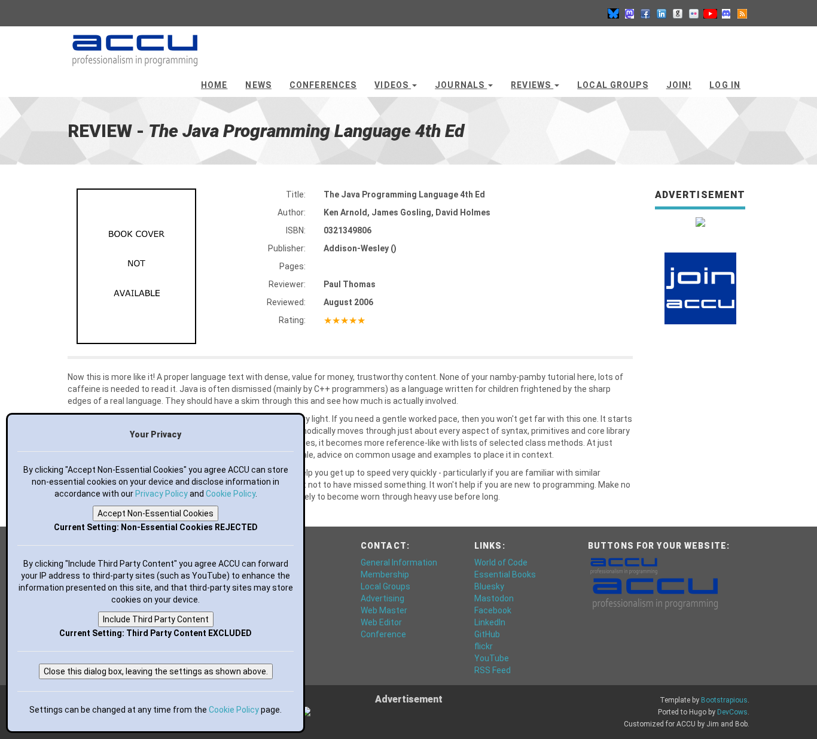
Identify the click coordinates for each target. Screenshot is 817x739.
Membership (385, 574)
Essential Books (505, 574)
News (258, 85)
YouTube (491, 658)
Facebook (492, 610)
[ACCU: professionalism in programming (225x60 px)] (655, 593)
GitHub (487, 634)
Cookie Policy (230, 493)
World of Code (501, 562)
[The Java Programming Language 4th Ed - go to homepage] (135, 44)
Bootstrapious (724, 700)
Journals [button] (461, 85)
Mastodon (494, 598)
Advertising (382, 598)
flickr (483, 646)
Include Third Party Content (156, 619)
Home (214, 85)
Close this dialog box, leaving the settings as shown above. (156, 671)
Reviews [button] (532, 85)
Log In (724, 85)
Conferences (322, 85)
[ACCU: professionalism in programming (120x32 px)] (624, 565)
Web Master (384, 610)
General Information (399, 562)
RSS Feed (492, 670)
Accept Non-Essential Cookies (155, 513)
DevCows (732, 712)
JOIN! (679, 85)
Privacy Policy (161, 493)
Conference (383, 634)
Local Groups (612, 85)
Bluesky (489, 586)
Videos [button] (392, 85)
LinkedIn (489, 622)
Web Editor (381, 622)
